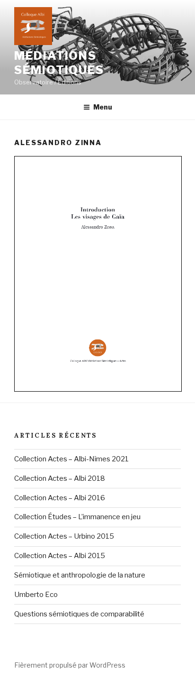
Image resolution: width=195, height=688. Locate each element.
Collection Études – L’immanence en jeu (77, 517)
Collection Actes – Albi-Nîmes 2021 (71, 459)
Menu (102, 107)
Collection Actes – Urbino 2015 (64, 536)
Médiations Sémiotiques (59, 63)
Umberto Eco (36, 594)
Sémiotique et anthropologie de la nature (79, 575)
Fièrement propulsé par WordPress (69, 665)
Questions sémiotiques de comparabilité (79, 614)
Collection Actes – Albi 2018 (59, 478)
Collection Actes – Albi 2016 (59, 498)
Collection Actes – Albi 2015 (59, 555)
